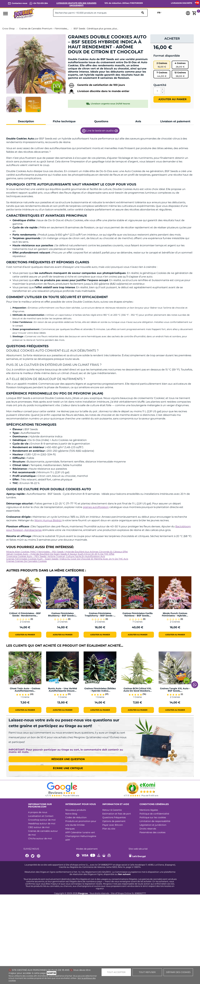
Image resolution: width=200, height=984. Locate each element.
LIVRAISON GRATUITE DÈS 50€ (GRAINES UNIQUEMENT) (76, 4)
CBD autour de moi (39, 827)
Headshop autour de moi (41, 823)
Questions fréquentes (114, 817)
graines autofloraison (96, 507)
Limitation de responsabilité (155, 821)
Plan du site (108, 828)
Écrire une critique (68, 768)
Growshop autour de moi (42, 819)
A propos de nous (37, 812)
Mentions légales (149, 810)
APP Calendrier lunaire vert (80, 832)
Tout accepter (116, 972)
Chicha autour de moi (40, 838)
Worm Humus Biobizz (48, 520)
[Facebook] (27, 856)
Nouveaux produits (75, 810)
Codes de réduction (76, 817)
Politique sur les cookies (153, 817)
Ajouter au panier (172, 99)
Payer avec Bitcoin (112, 825)
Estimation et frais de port (116, 813)
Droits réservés (148, 828)
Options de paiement (113, 821)
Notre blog (71, 813)
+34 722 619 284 (40, 3)
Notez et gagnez (79, 57)
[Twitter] (33, 856)
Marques (70, 828)
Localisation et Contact (40, 816)
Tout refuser (147, 972)
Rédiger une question (68, 759)
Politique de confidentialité (154, 813)
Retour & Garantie (112, 810)
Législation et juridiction (153, 825)
